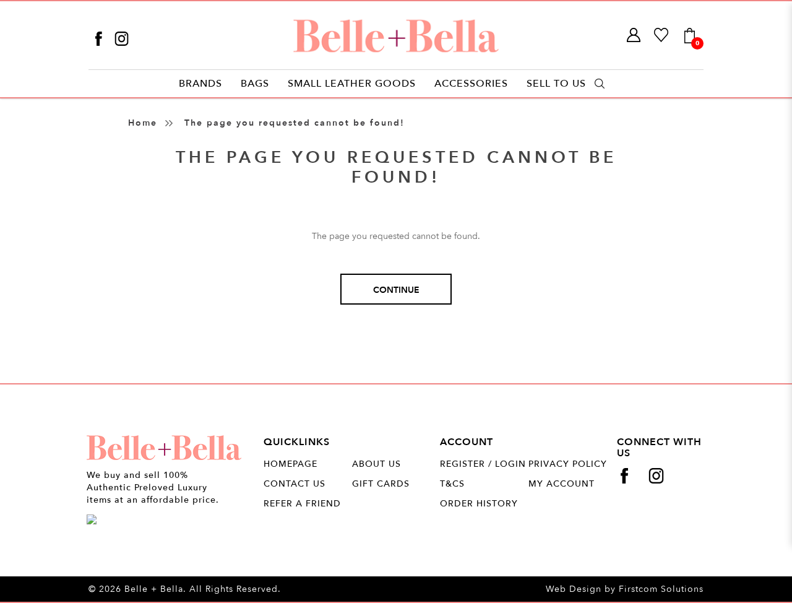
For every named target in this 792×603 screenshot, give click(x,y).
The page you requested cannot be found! (294, 123)
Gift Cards (381, 484)
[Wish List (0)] (661, 35)
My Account (561, 484)
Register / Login (483, 464)
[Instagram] (121, 38)
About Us (376, 464)
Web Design (573, 589)
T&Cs (452, 484)
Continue (396, 290)
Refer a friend (302, 504)
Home (142, 123)
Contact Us (294, 484)
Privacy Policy (567, 464)
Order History (479, 504)
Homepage (290, 464)
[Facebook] (99, 38)
